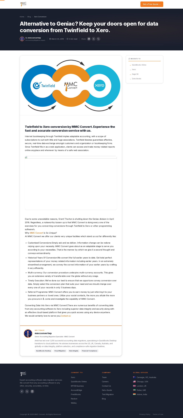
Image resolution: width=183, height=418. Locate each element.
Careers (105, 381)
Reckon (74, 399)
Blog (29, 17)
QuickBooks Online (139, 65)
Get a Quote (107, 390)
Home (22, 17)
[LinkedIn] (32, 391)
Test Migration (108, 394)
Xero (134, 69)
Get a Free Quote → (152, 4)
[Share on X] (93, 39)
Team (104, 377)
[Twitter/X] (27, 391)
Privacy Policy (144, 414)
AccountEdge (76, 390)
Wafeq (73, 403)
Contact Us (106, 386)
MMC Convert (36, 233)
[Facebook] (22, 391)
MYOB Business (77, 386)
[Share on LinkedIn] (89, 39)
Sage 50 (135, 74)
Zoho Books (136, 79)
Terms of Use (158, 414)
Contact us (66, 316)
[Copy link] (98, 39)
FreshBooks (76, 394)
